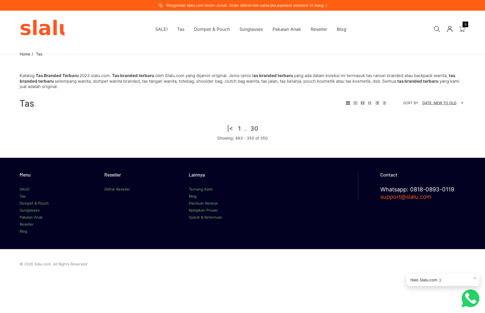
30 (254, 128)
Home (25, 54)
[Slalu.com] (42, 28)
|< (230, 128)
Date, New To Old (439, 103)
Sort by (410, 103)
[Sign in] (450, 29)
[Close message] (475, 278)
